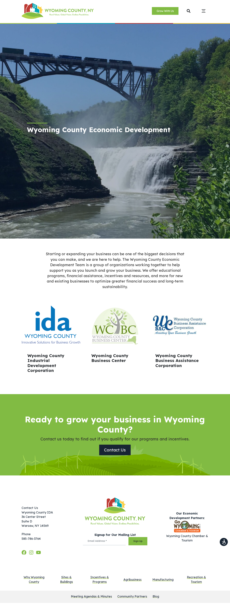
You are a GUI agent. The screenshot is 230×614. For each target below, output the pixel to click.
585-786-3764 (31, 538)
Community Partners (132, 596)
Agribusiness (132, 579)
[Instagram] (32, 552)
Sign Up (137, 541)
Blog (156, 596)
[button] (188, 11)
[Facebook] (25, 552)
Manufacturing (163, 579)
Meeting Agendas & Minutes (91, 596)
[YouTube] (38, 552)
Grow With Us (165, 11)
